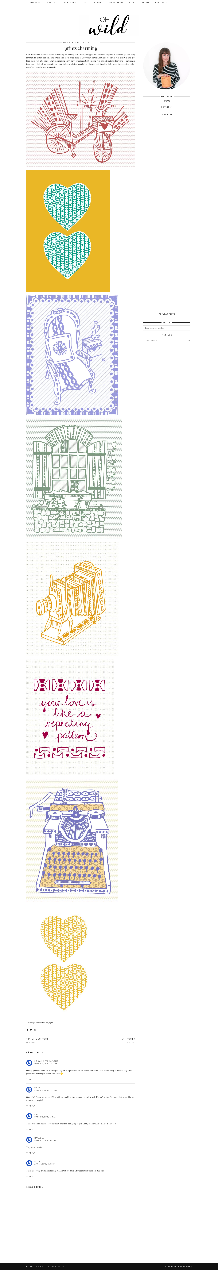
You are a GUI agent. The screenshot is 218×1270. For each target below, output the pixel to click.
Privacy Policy (55, 1267)
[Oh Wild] (109, 19)
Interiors (35, 3)
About (145, 3)
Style (85, 3)
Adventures (68, 3)
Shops (98, 3)
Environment (115, 3)
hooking (37, 1040)
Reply (32, 1079)
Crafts (51, 3)
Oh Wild (38, 1267)
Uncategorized (89, 42)
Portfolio (161, 3)
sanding (127, 1040)
